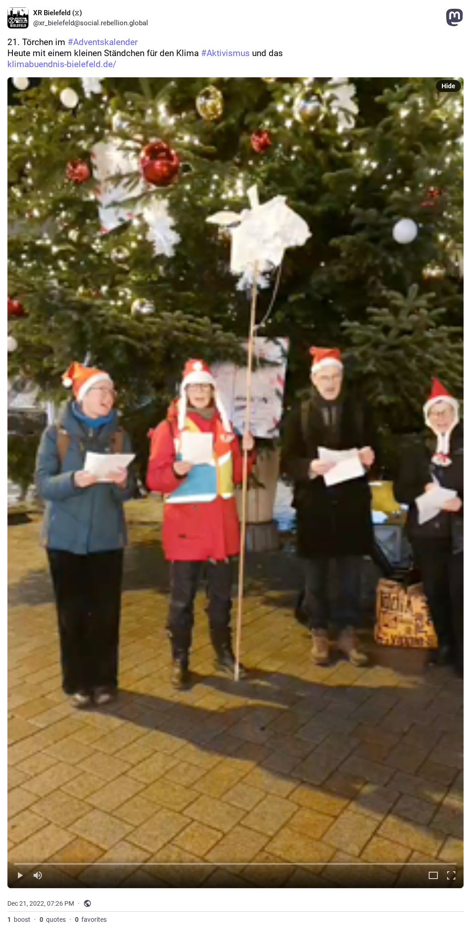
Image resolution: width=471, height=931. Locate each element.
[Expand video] (433, 876)
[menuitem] (235, 482)
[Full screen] (451, 876)
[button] (235, 482)
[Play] (20, 876)
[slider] (235, 862)
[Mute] (38, 876)
